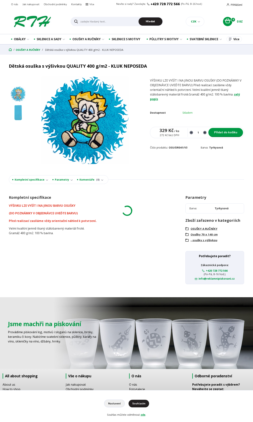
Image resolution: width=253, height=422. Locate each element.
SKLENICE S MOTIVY (126, 39)
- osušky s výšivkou (204, 240)
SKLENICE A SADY (49, 39)
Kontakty (76, 4)
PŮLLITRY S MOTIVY (164, 39)
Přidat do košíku (225, 132)
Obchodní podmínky (55, 4)
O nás (14, 4)
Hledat (150, 21)
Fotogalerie (137, 389)
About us (9, 385)
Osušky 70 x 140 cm (204, 234)
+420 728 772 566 (165, 4)
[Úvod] (36, 21)
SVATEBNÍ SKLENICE (204, 39)
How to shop (11, 389)
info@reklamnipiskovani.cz (217, 278)
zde (143, 414)
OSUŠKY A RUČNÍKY (86, 39)
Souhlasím (138, 403)
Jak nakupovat (31, 4)
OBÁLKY (20, 39)
